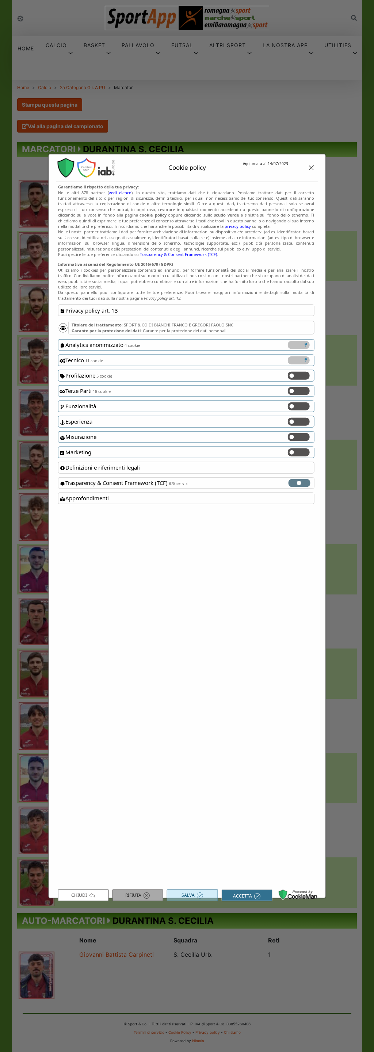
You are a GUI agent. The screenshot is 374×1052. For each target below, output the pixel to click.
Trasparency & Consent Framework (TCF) (178, 254)
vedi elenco (120, 192)
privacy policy (238, 226)
